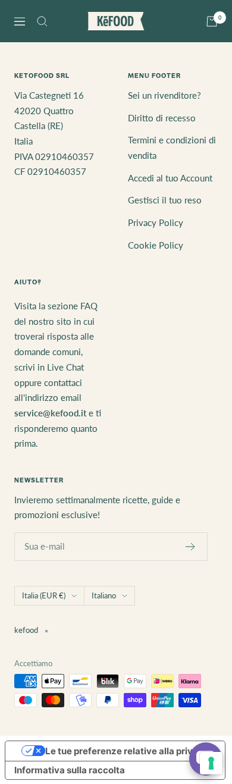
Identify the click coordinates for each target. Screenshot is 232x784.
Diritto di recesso (162, 117)
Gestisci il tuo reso (165, 200)
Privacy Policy (155, 222)
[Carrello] (212, 21)
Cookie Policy (155, 245)
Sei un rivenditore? (164, 95)
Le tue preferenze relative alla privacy (127, 751)
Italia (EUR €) (43, 595)
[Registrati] (191, 546)
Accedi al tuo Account (170, 178)
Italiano (104, 595)
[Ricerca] (42, 21)
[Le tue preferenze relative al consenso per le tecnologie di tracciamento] (211, 763)
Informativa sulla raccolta (69, 770)
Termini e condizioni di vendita (172, 147)
